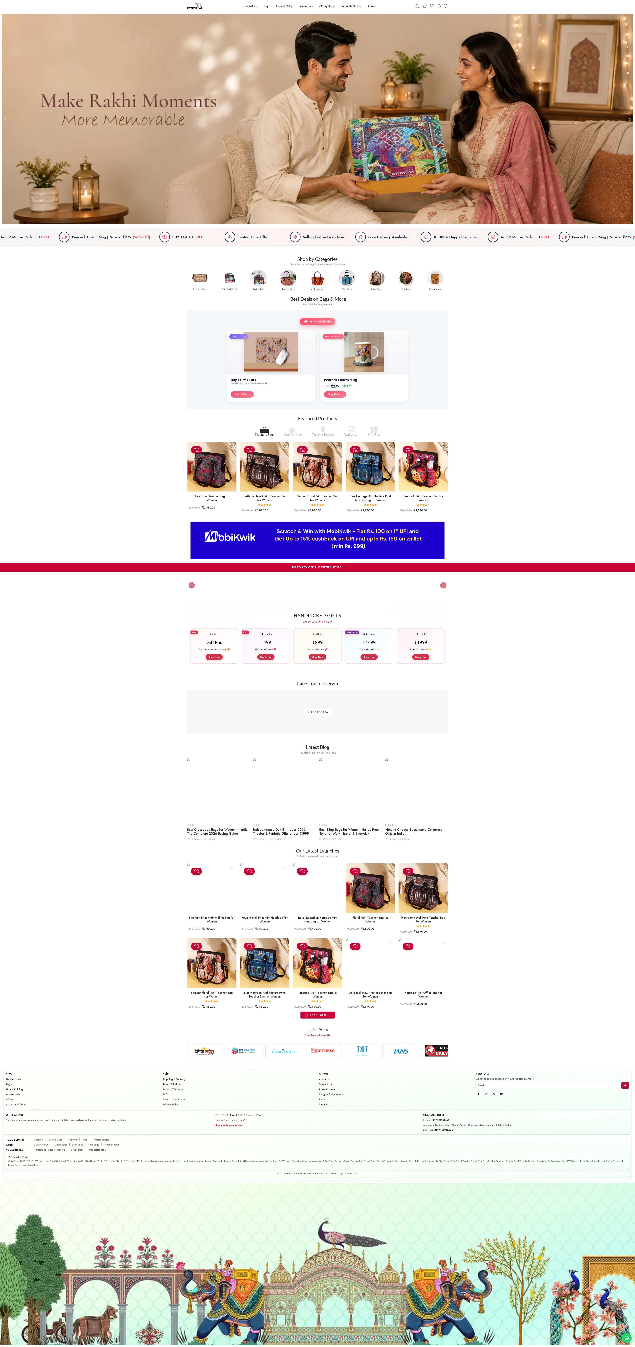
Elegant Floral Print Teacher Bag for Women (318, 498)
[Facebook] (478, 1094)
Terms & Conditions (174, 1099)
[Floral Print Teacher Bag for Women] (211, 466)
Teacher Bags (111, 1144)
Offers (9, 1099)
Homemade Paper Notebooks (49, 1149)
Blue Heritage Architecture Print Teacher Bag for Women (370, 498)
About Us (324, 1079)
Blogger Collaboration (331, 1094)
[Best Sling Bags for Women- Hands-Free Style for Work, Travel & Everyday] (350, 789)
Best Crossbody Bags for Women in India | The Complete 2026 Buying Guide (218, 832)
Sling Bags (77, 1144)
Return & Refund (172, 1084)
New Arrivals (250, 6)
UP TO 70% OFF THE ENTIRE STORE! (317, 567)
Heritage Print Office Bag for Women (423, 995)
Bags (267, 6)
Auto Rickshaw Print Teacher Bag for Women (370, 995)
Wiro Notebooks (97, 1149)
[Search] (446, 6)
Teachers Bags (264, 434)
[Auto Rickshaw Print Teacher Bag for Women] (370, 963)
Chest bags (61, 1144)
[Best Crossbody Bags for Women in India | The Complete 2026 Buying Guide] (218, 789)
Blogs (191, 825)
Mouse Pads (77, 1149)
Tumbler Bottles (323, 434)
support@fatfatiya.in (441, 1129)
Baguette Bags (42, 1144)
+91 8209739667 (440, 1120)
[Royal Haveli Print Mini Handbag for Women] (264, 888)
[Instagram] (486, 1094)
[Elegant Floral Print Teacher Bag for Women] (317, 466)
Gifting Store (326, 6)
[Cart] (424, 6)
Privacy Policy (171, 1104)
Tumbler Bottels (100, 1139)
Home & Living (284, 6)
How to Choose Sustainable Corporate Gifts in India (414, 832)
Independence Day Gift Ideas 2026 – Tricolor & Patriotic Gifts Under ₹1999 (281, 832)
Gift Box (374, 434)
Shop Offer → (242, 394)
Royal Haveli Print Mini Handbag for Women (264, 920)
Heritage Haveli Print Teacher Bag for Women (265, 498)
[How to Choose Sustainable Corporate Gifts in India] (416, 789)
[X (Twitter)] (494, 1094)
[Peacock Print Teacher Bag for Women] (423, 466)
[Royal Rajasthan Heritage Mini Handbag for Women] (317, 888)
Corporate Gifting (350, 6)
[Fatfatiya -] (194, 6)
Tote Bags (93, 1144)
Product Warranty (173, 1089)
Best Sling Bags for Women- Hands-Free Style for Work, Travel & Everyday (349, 832)
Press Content (327, 1089)
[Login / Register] (417, 6)
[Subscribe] (625, 1085)
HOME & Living (15, 1139)
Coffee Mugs (293, 434)
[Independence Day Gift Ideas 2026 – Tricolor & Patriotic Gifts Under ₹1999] (284, 789)
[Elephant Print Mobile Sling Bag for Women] (211, 888)
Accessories (306, 6)
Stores (371, 6)
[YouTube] (501, 1094)
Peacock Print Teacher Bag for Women (423, 498)
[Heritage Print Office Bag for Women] (423, 963)
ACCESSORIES (14, 1149)
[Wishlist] (232, 446)
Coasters (38, 1139)
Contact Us (325, 1084)
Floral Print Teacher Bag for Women (212, 498)
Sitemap (323, 1104)
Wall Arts (350, 434)
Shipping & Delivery (174, 1079)
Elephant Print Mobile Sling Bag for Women (211, 920)
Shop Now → (335, 394)
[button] (5, 119)
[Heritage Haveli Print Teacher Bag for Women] (264, 466)
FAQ (165, 1094)
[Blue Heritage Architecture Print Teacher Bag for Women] (370, 466)
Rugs (84, 1139)
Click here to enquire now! (228, 1124)
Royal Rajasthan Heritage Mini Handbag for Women (317, 920)
